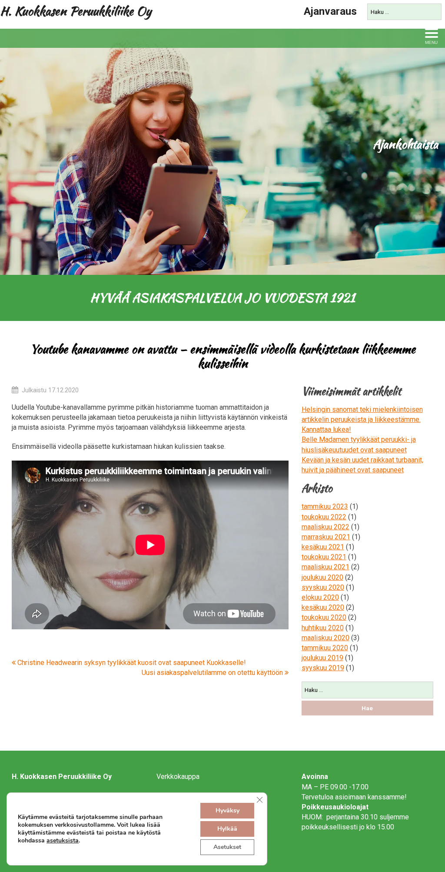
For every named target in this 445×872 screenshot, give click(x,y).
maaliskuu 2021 (325, 567)
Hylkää (227, 829)
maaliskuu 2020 (325, 638)
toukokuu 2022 (324, 517)
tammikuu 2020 (325, 648)
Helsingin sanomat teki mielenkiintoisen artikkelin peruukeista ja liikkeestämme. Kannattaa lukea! (362, 419)
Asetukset (227, 847)
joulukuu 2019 (322, 658)
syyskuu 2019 (323, 668)
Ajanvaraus (330, 11)
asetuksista (62, 841)
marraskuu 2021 (326, 537)
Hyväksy (227, 810)
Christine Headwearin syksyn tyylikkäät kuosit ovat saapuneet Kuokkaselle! (131, 662)
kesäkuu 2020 (323, 607)
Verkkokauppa (177, 776)
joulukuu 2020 (322, 577)
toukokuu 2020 (324, 617)
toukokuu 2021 (324, 557)
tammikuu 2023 (325, 506)
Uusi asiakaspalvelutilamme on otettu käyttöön (213, 672)
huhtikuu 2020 (323, 628)
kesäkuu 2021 (323, 547)
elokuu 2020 (320, 597)
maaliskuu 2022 (325, 527)
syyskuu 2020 (323, 587)
